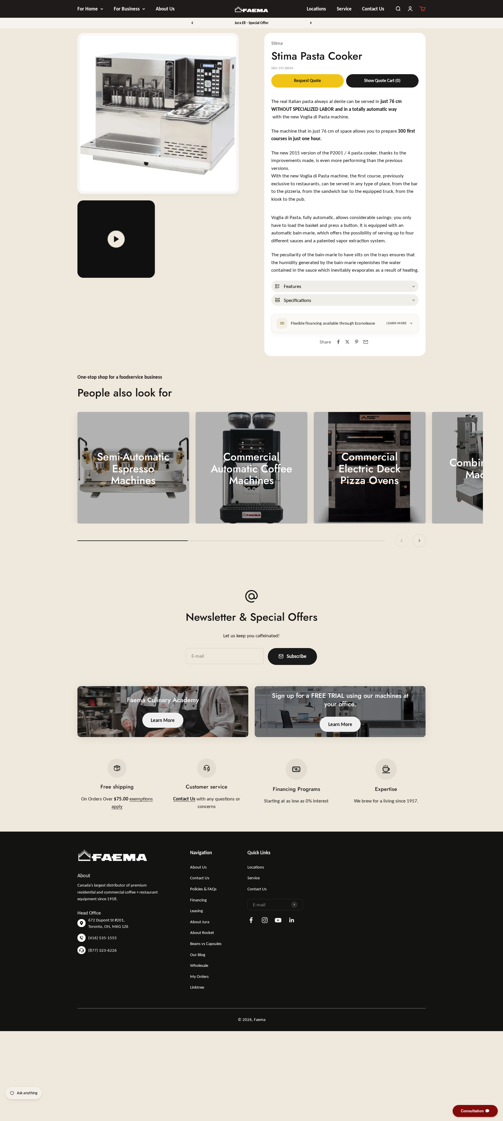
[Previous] (192, 23)
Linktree (197, 987)
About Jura (199, 921)
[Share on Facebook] (338, 341)
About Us (165, 9)
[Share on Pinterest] (356, 341)
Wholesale (199, 965)
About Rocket (202, 932)
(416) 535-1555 (102, 937)
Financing (198, 900)
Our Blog (197, 954)
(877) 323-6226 (102, 950)
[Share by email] (365, 341)
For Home (87, 9)
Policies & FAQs (203, 889)
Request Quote (307, 80)
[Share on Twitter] (347, 341)
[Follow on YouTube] (278, 920)
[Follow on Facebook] (251, 920)
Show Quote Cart (382, 80)
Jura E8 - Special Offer (252, 23)
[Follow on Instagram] (264, 920)
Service (344, 9)
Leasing (196, 910)
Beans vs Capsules (206, 943)
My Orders (199, 976)
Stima (277, 43)
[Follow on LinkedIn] (291, 920)
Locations (316, 9)
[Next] (311, 23)
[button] (345, 286)
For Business (127, 9)
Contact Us (373, 9)
